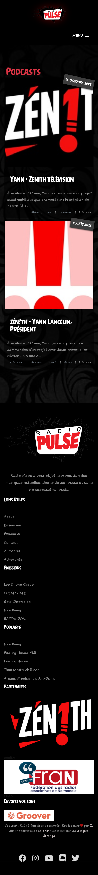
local (49, 212)
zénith (53, 362)
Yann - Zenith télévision (42, 179)
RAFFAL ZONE (15, 618)
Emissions (12, 525)
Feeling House (16, 661)
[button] (81, 35)
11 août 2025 (82, 224)
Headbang (12, 610)
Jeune (68, 362)
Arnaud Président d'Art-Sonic (29, 678)
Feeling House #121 (20, 652)
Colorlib (43, 831)
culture (34, 212)
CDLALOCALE (15, 593)
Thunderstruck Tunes (21, 669)
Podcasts (12, 533)
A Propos (12, 550)
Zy (91, 825)
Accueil (10, 516)
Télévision (65, 212)
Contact (11, 542)
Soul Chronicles (17, 601)
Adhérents (13, 559)
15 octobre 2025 (78, 82)
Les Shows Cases (19, 584)
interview (16, 362)
